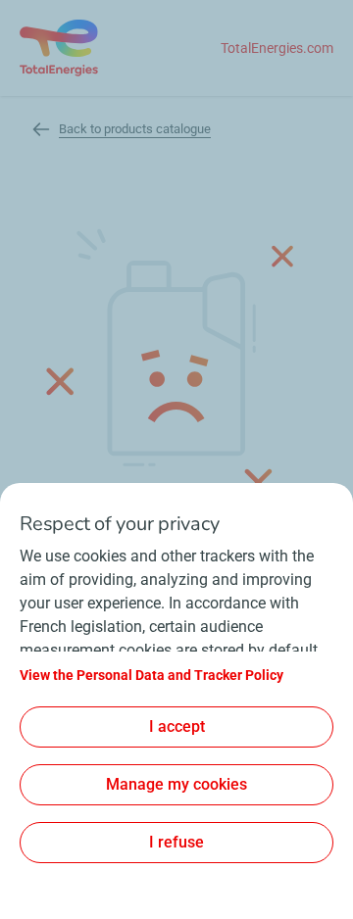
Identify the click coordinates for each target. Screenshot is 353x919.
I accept (177, 726)
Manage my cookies (176, 784)
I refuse (176, 842)
